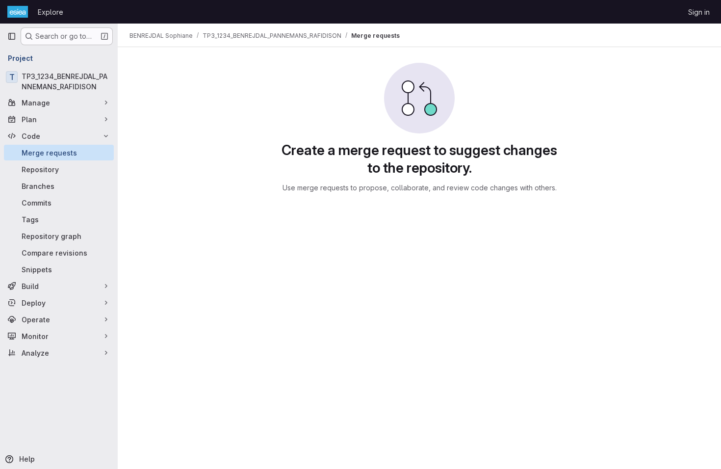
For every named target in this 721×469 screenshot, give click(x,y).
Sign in (699, 12)
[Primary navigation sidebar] (12, 36)
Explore (50, 12)
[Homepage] (17, 12)
